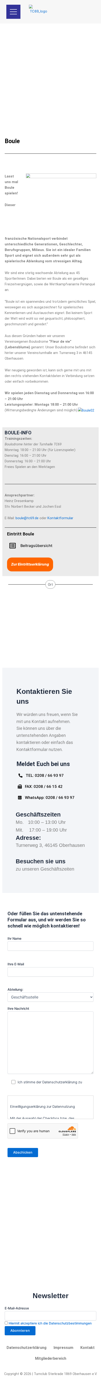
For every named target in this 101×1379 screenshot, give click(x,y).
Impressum (63, 1347)
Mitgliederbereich (50, 1358)
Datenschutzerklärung (27, 1347)
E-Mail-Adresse (17, 1308)
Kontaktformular (60, 518)
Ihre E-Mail (16, 964)
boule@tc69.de (27, 518)
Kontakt (87, 1347)
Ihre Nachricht (18, 1008)
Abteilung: (15, 989)
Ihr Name (14, 938)
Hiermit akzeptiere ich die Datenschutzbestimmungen (50, 1323)
